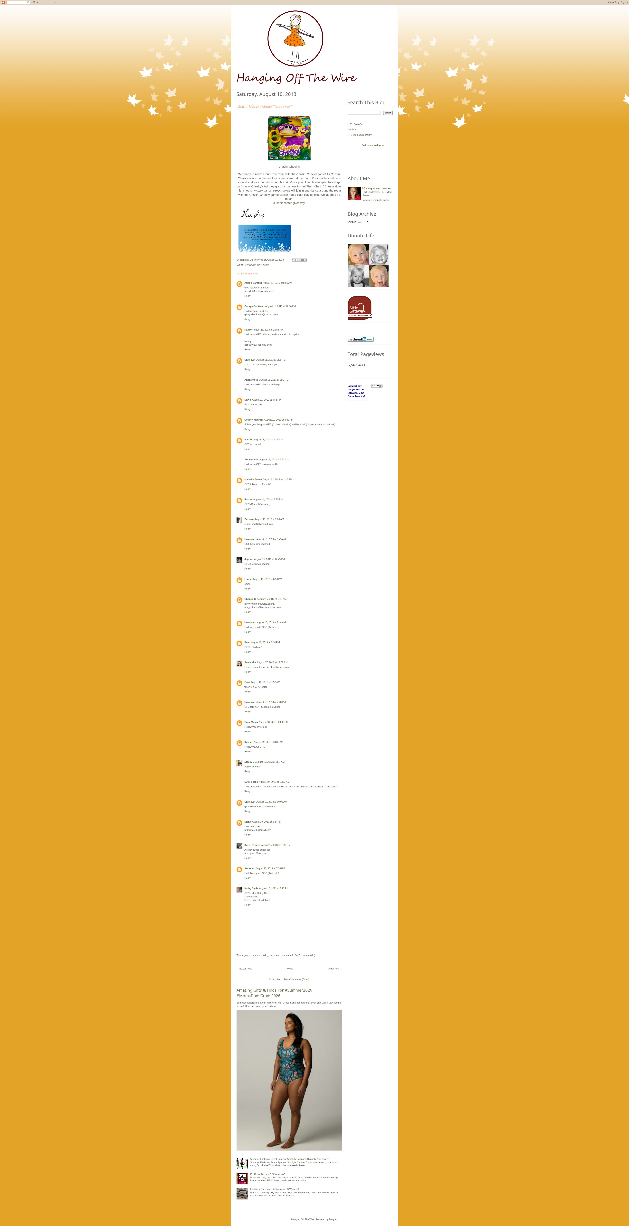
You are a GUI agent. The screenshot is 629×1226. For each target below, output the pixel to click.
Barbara (249, 519)
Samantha (250, 662)
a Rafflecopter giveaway (289, 203)
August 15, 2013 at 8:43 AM (271, 539)
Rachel (248, 499)
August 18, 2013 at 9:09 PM (273, 722)
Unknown (249, 359)
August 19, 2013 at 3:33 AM (268, 742)
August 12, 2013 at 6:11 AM (274, 459)
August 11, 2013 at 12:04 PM (280, 306)
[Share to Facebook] (302, 260)
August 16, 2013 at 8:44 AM (271, 622)
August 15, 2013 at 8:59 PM (267, 579)
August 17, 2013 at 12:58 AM (272, 662)
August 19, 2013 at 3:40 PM (276, 845)
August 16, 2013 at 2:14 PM (265, 642)
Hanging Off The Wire (378, 188)
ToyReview (263, 264)
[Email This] (293, 260)
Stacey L (249, 761)
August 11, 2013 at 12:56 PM (268, 329)
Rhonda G (250, 599)
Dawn (247, 399)
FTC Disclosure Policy (360, 134)
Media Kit (353, 129)
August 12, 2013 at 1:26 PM (277, 479)
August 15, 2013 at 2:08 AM (269, 519)
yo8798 (248, 439)
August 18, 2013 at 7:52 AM (265, 682)
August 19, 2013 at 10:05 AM (271, 801)
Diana (247, 821)
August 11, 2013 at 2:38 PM (271, 359)
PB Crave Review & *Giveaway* (267, 1174)
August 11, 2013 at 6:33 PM (278, 419)
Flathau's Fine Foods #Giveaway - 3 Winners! (274, 1189)
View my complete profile (375, 200)
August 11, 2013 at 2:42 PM (274, 379)
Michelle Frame (253, 479)
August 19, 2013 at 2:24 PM (266, 821)
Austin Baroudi (253, 282)
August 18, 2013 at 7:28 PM (271, 702)
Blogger (333, 1219)
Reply (247, 295)
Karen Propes (252, 845)
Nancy (248, 329)
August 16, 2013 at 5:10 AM (271, 599)
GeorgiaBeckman (254, 306)
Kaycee (248, 742)
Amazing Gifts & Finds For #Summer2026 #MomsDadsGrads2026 (274, 992)
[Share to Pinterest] (305, 260)
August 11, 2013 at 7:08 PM (268, 439)
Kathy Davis (251, 888)
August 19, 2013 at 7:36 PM (270, 868)
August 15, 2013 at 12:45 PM (269, 559)
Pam (246, 642)
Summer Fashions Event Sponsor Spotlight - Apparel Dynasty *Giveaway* (290, 1159)
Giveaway (250, 264)
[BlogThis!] (296, 260)
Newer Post (245, 968)
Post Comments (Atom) (296, 979)
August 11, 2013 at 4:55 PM (266, 399)
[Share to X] (299, 260)
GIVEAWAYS (355, 124)
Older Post (333, 968)
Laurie (248, 579)
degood (248, 559)
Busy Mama (251, 722)
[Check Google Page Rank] (377, 386)
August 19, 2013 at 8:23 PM (274, 888)
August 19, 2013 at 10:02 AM (274, 781)
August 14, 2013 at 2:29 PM (268, 499)
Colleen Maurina (253, 419)
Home (289, 968)
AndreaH (249, 868)
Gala (247, 682)
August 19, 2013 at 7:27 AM (270, 761)
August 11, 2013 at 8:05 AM (277, 282)
